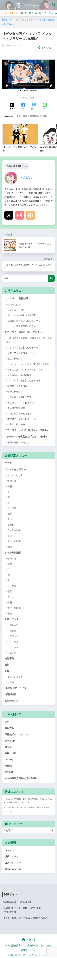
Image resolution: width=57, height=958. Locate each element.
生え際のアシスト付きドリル (21, 402)
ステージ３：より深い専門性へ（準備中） (27, 430)
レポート (9, 759)
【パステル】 (14, 641)
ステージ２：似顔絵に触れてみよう (23, 332)
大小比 (10, 519)
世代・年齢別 (14, 541)
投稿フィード (12, 856)
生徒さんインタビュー (18, 677)
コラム (8, 747)
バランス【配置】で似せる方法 (22, 347)
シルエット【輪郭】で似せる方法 (23, 380)
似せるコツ (10, 740)
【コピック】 (14, 647)
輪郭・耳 (11, 481)
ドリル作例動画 (13, 552)
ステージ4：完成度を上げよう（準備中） (26, 436)
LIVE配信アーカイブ (15, 688)
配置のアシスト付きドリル (20, 353)
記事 (7, 671)
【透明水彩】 (14, 625)
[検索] (51, 278)
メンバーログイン (9, 13)
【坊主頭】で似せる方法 (19, 413)
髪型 (9, 564)
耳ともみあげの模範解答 (19, 375)
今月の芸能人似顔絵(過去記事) (32, 116)
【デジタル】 (14, 636)
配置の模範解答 (15, 358)
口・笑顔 (11, 508)
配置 (9, 514)
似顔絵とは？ (14, 304)
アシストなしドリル (15, 469)
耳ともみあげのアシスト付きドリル (25, 369)
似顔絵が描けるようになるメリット (25, 321)
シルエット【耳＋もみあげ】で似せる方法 (28, 364)
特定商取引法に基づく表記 (38, 945)
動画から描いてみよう (18, 442)
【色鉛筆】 (12, 630)
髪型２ (10, 525)
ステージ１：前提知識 (16, 298)
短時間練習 (10, 694)
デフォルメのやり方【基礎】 (21, 315)
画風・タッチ (12, 619)
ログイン (9, 850)
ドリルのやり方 (15, 475)
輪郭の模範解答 (15, 391)
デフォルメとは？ (16, 310)
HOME (30, 939)
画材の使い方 (12, 700)
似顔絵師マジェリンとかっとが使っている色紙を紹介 (26, 807)
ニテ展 (8, 463)
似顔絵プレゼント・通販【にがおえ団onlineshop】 (22, 910)
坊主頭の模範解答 (16, 424)
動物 (9, 546)
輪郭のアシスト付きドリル (20, 386)
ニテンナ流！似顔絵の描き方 (21, 326)
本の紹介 (9, 772)
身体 (9, 536)
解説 (7, 664)
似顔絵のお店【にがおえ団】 (17, 902)
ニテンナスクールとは (31, 13)
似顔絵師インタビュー (16, 734)
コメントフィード (14, 862)
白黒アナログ (14, 652)
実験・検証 (10, 753)
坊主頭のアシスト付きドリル (21, 419)
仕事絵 (10, 682)
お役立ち (9, 728)
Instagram (19, 221)
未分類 (8, 765)
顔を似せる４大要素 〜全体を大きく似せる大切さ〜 (29, 340)
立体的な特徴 (14, 530)
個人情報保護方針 (14, 945)
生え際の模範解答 (16, 408)
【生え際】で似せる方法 (19, 397)
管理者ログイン (28, 949)
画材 (7, 722)
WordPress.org (13, 869)
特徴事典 (9, 658)
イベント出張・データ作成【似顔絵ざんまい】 (26, 918)
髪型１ (10, 486)
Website (30, 221)
